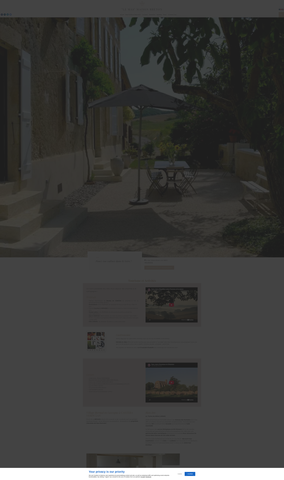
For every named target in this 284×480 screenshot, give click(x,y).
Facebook (148, 477)
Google (143, 477)
